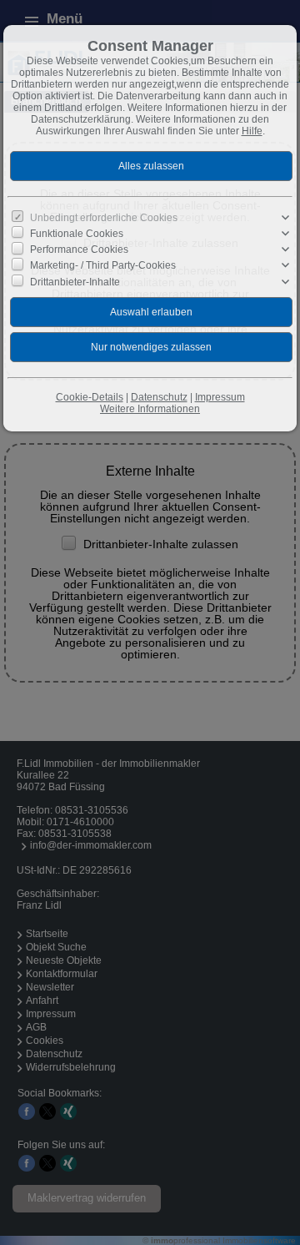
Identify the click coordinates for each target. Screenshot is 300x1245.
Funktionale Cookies (76, 233)
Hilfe (252, 131)
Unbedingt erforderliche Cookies (104, 218)
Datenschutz (159, 397)
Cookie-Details (89, 397)
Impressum (220, 397)
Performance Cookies (79, 249)
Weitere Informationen (150, 409)
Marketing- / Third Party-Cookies (103, 265)
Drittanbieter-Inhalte (75, 281)
